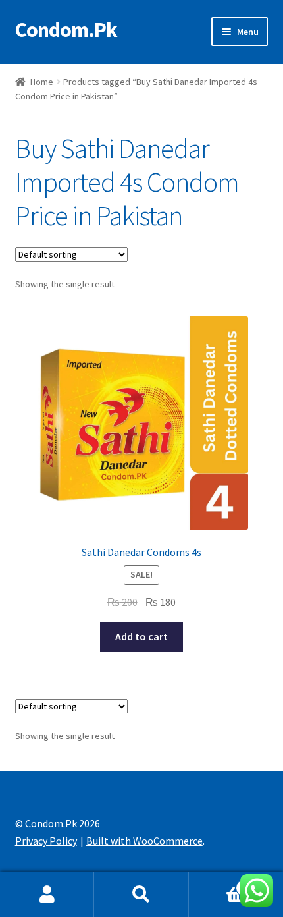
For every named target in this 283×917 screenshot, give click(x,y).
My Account (47, 894)
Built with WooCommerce (144, 840)
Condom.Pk (66, 29)
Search (141, 894)
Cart (218, 883)
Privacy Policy (46, 840)
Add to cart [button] (141, 636)
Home (41, 82)
